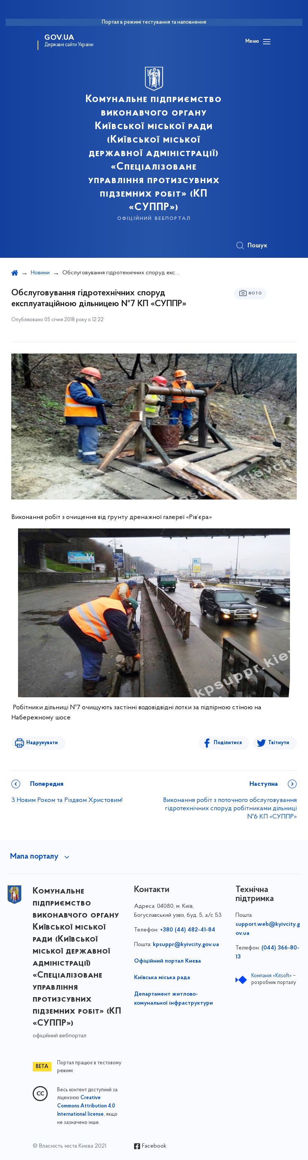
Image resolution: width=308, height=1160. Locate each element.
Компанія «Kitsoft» (271, 976)
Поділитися (228, 743)
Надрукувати (42, 743)
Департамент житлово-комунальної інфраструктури (173, 998)
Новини (40, 273)
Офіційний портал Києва (167, 961)
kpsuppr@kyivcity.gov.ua (186, 945)
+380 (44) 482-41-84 (187, 930)
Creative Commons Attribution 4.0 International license (86, 1106)
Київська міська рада (162, 978)
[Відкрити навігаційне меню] (266, 41)
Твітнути (278, 743)
